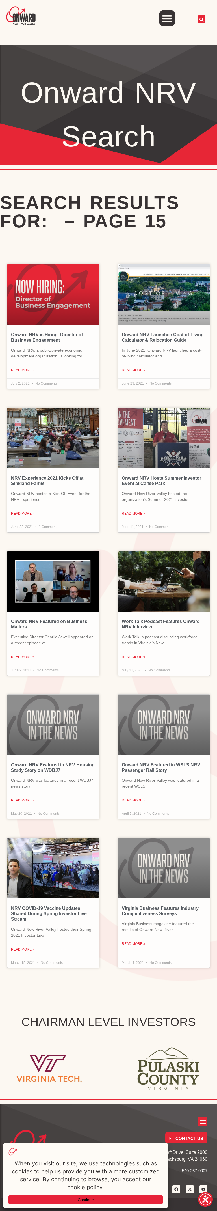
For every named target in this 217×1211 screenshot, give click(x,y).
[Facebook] (176, 1189)
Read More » (22, 370)
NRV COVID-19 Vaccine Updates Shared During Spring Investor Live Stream (49, 913)
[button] (167, 18)
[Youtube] (203, 1189)
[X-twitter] (190, 1189)
